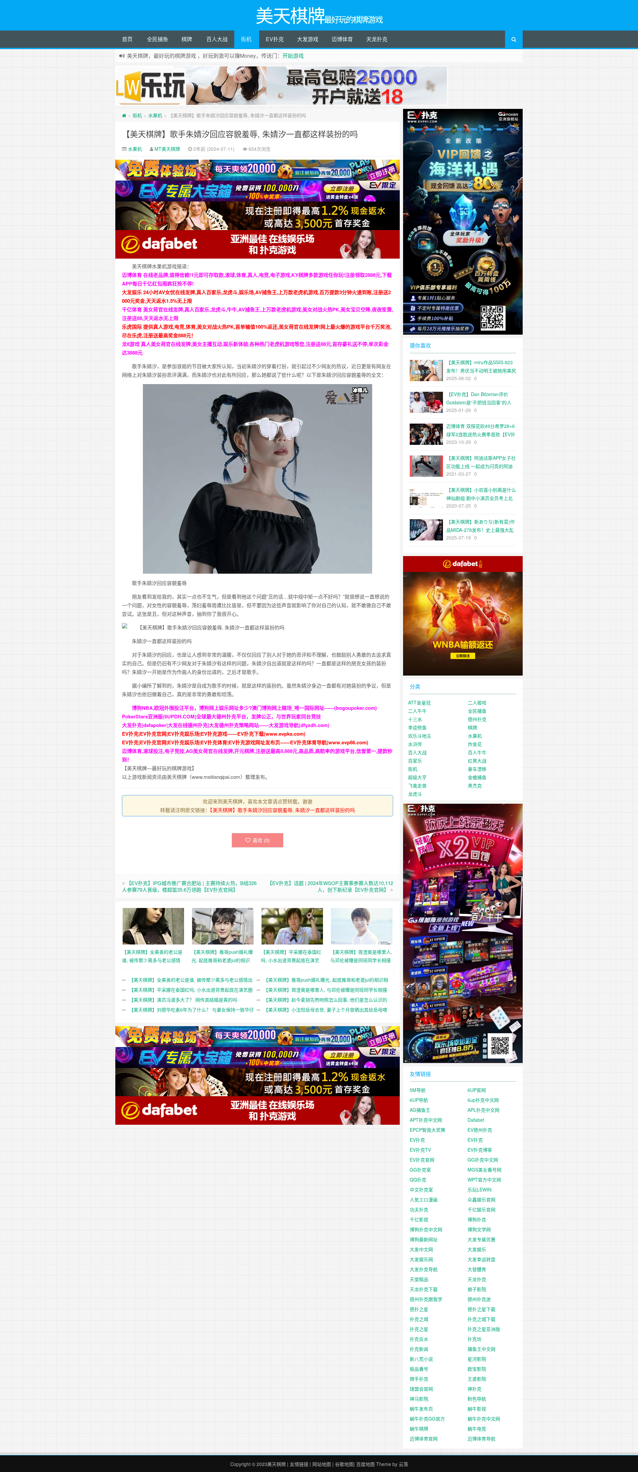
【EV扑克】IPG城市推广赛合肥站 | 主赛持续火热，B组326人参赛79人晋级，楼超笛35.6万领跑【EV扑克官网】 (189, 886)
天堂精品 (419, 1279)
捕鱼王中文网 (481, 1349)
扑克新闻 (419, 1349)
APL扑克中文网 (483, 1109)
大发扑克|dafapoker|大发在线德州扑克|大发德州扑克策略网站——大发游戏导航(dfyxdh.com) (225, 725)
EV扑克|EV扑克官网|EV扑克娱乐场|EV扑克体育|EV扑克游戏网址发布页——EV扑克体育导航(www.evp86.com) (245, 742)
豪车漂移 (477, 769)
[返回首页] (124, 115)
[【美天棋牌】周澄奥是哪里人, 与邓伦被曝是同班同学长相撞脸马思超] (361, 925)
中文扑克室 (421, 1189)
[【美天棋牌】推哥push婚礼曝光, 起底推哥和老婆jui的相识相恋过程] (223, 925)
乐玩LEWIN (479, 1189)
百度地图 (365, 1464)
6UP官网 (477, 1090)
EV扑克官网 (422, 1159)
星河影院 (477, 1358)
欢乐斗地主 (419, 735)
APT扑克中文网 (426, 1119)
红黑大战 (477, 760)
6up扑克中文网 (483, 1100)
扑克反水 (419, 1339)
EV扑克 (275, 39)
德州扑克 (477, 719)
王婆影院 (477, 1378)
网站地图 (321, 1464)
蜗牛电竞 (477, 1428)
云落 (403, 1464)
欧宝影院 (477, 1368)
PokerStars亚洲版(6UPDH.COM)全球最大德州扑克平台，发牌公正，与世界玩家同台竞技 (221, 716)
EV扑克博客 (480, 1149)
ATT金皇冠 (419, 702)
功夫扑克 (419, 1209)
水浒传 (415, 744)
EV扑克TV (420, 1149)
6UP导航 (419, 1100)
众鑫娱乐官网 (481, 1199)
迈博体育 (342, 39)
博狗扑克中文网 (426, 1229)
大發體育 (477, 1269)
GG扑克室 (420, 1169)
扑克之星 (419, 1329)
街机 (246, 39)
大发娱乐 (477, 1249)
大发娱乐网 (421, 1259)
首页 (127, 39)
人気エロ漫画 (424, 1199)
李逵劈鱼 (417, 727)
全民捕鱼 (157, 39)
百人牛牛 (477, 752)
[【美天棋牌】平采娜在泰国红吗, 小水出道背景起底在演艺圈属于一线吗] (292, 925)
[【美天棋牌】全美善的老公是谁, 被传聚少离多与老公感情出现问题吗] (153, 925)
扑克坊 (474, 1339)
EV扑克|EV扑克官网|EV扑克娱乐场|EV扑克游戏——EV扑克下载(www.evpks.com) (213, 733)
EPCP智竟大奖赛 (427, 1129)
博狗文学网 (479, 1229)
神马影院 (419, 1398)
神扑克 (474, 1388)
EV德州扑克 (480, 1129)
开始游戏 (293, 55)
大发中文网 (421, 1249)
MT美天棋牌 (167, 148)
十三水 (415, 719)
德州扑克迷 (479, 1299)
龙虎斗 (415, 793)
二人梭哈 (477, 702)
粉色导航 (477, 1398)
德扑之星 (419, 1309)
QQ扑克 (418, 1179)
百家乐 (415, 760)
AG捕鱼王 (420, 1109)
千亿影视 (419, 1219)
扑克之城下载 (481, 1319)
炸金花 (475, 744)
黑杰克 (475, 785)
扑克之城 (419, 1319)
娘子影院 (477, 1289)
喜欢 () (261, 840)
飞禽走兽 (417, 785)
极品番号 (419, 1368)
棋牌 (186, 39)
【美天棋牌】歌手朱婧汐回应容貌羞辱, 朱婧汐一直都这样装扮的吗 (240, 133)
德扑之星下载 (481, 1309)
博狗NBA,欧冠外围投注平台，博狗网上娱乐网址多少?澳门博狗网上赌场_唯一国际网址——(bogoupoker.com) (254, 707)
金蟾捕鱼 (477, 777)
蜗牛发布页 (421, 1408)
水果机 (155, 115)
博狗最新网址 (424, 1239)
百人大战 (217, 39)
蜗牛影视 (477, 1408)
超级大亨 (417, 777)
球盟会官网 (421, 1388)
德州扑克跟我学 (426, 1299)
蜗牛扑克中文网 (484, 1418)
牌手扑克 (419, 1378)
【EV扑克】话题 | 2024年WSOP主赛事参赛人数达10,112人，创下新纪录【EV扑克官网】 (330, 886)
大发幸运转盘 (481, 1259)
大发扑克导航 (424, 1269)
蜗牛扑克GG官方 (427, 1418)
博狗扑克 (477, 1219)
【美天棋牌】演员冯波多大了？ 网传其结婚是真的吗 (183, 999)
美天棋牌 (276, 1464)
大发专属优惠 (481, 1239)
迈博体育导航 (481, 1438)
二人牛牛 (417, 710)
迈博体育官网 (424, 1438)
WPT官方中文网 (484, 1179)
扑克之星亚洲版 (484, 1329)
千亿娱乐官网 (481, 1209)
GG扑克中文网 (483, 1159)
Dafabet (476, 1119)
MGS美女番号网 (484, 1169)
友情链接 (299, 1464)
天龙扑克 (376, 39)
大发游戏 (307, 39)
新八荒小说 (421, 1358)
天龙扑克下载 (424, 1289)
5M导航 (418, 1090)
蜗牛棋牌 (419, 1428)
